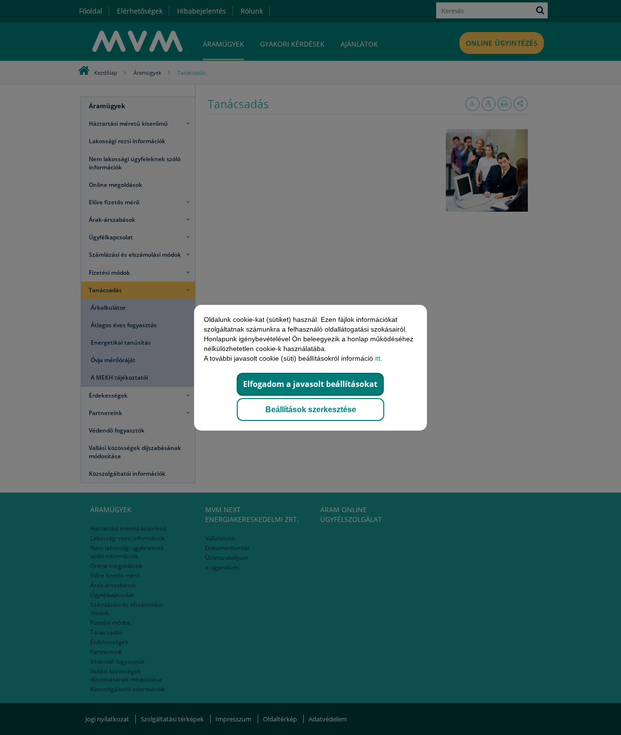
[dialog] (310, 367)
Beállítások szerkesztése (310, 409)
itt (377, 358)
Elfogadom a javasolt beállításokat (310, 384)
